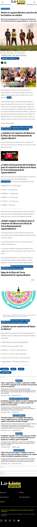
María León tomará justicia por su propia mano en (17, 267)
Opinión (2, 502)
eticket (9, 97)
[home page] (18, 484)
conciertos (4, 369)
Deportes (19, 380)
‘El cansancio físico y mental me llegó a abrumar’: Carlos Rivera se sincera (17, 128)
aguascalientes (5, 372)
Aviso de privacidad (21, 510)
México (21, 492)
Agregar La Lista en (8, 58)
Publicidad (13, 510)
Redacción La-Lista (16, 395)
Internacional (19, 450)
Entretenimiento (5, 8)
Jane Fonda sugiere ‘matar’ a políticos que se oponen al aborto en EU (15, 321)
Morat (13, 369)
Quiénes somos (5, 510)
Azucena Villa (15, 412)
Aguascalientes (5, 181)
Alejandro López (16, 447)
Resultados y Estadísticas (19, 399)
